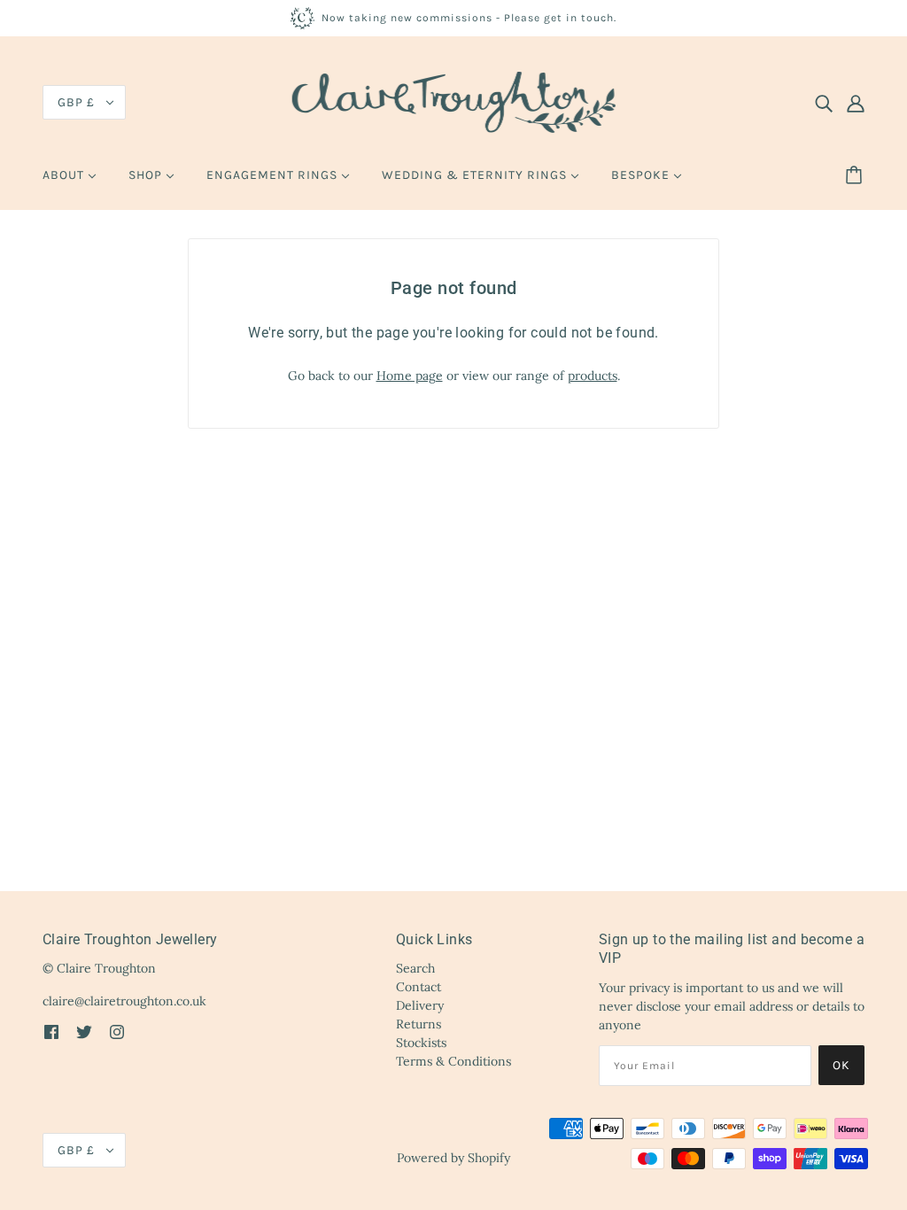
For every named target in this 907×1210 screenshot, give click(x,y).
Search (415, 968)
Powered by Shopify (453, 1158)
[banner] (454, 101)
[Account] (856, 103)
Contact (418, 987)
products (592, 376)
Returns (418, 1024)
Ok (841, 1065)
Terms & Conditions (453, 1061)
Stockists (421, 1043)
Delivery (420, 1005)
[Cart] (856, 175)
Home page (409, 376)
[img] (824, 103)
